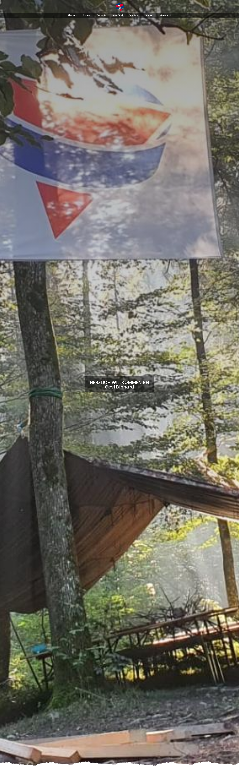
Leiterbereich (165, 15)
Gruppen (87, 15)
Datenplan (102, 15)
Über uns (72, 15)
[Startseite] (119, 7)
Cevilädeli (118, 15)
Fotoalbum (134, 15)
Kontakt (149, 15)
